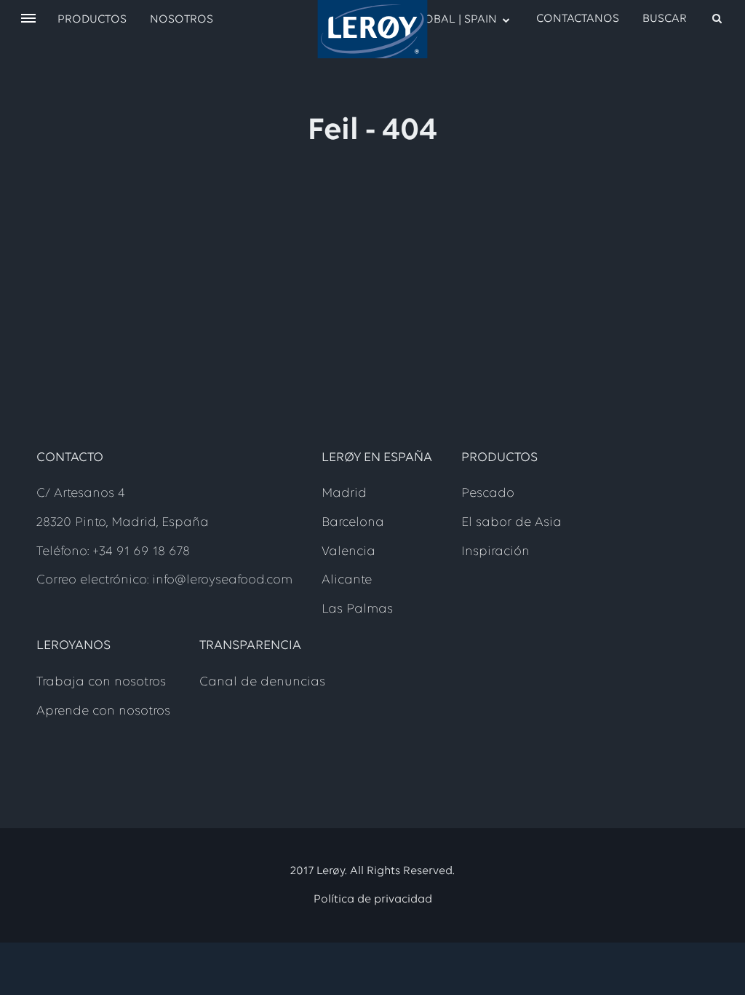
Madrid (344, 493)
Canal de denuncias (262, 682)
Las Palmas (357, 609)
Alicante (347, 580)
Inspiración (495, 552)
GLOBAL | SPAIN (453, 19)
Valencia (348, 552)
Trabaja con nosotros (101, 682)
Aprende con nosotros (103, 711)
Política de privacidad (373, 899)
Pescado (487, 493)
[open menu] (28, 19)
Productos (92, 19)
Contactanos (577, 19)
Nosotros (181, 19)
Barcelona (353, 523)
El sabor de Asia (511, 523)
